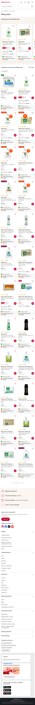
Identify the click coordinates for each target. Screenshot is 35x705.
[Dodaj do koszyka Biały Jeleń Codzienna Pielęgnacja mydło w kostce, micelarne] (15, 438)
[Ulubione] (25, 2)
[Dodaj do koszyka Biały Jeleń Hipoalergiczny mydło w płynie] (32, 169)
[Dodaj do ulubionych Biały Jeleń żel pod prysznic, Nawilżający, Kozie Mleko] (15, 113)
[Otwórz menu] (32, 2)
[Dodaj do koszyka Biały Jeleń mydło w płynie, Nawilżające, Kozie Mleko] (32, 204)
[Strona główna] (2, 11)
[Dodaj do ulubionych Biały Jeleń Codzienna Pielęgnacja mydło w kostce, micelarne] (15, 416)
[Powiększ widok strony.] (21, 699)
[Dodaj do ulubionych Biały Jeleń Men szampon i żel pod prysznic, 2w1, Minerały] (32, 318)
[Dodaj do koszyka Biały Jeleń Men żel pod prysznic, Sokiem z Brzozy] (32, 406)
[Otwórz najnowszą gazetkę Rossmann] (11, 660)
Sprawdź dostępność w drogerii (9, 59)
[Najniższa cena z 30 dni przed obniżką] (14, 54)
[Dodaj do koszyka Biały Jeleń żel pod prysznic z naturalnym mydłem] (15, 169)
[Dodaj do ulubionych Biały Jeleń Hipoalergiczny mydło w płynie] (32, 147)
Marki (6, 11)
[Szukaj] (32, 6)
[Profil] (21, 2)
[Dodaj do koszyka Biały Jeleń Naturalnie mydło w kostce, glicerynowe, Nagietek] (15, 303)
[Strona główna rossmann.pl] (5, 2)
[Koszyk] (28, 2)
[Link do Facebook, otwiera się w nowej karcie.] (6, 526)
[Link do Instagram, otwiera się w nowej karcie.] (2, 526)
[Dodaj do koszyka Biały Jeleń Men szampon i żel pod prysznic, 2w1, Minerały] (32, 341)
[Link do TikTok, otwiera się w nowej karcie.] (9, 526)
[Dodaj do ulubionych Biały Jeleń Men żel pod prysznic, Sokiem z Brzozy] (32, 383)
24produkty (4, 71)
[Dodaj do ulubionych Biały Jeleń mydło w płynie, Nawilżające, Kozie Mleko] (32, 182)
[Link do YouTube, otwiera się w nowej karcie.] (12, 526)
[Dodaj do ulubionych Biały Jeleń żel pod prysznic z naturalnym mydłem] (15, 147)
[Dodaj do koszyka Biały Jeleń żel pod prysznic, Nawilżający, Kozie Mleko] (15, 135)
